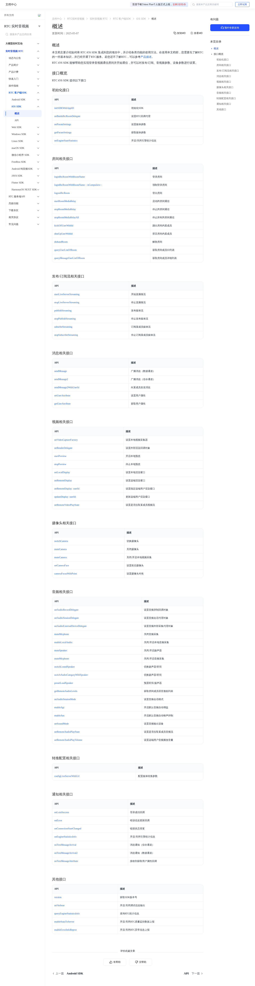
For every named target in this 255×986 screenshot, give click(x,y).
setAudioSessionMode (65, 699)
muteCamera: (60, 557)
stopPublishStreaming (65, 318)
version (57, 897)
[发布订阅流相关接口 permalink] (88, 276)
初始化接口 (222, 59)
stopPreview (60, 464)
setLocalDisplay (62, 472)
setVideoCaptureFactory (66, 440)
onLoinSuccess (61, 812)
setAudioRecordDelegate (66, 610)
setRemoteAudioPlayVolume (68, 740)
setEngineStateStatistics (65, 140)
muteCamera (60, 549)
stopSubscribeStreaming (66, 335)
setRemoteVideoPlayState (66, 505)
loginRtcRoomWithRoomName (69, 176)
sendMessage (60, 371)
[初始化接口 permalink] (73, 90)
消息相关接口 (223, 76)
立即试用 (242, 4)
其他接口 (221, 109)
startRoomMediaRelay (65, 201)
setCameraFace (61, 565)
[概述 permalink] (63, 45)
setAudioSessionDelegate (66, 618)
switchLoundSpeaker (64, 666)
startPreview (60, 456)
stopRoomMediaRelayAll (66, 217)
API (17, 120)
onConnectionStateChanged (67, 828)
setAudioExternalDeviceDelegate (70, 626)
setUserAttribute (62, 395)
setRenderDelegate (63, 448)
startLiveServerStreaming (66, 294)
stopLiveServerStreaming (66, 302)
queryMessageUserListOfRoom (69, 258)
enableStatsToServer (64, 921)
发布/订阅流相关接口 (227, 70)
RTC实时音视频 (16, 26)
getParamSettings (62, 132)
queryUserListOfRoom (65, 250)
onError (58, 820)
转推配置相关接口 (226, 98)
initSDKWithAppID (64, 108)
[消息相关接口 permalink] (76, 353)
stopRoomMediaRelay (65, 209)
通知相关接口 (223, 104)
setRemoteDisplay (63, 480)
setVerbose (59, 905)
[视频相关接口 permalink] (76, 422)
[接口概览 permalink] (71, 73)
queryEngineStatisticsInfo (67, 913)
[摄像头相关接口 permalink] (80, 523)
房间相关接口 (223, 65)
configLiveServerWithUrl (66, 776)
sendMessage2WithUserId (66, 387)
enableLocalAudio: (63, 642)
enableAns (59, 715)
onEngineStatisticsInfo (65, 836)
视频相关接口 (223, 81)
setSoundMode (61, 723)
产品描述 (146, 56)
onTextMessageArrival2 (66, 853)
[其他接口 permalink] (69, 879)
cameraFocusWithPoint (65, 573)
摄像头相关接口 (224, 87)
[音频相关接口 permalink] (76, 591)
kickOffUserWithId (63, 225)
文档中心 (11, 4)
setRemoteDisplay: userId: (67, 488)
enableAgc (59, 707)
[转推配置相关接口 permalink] (83, 758)
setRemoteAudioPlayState (67, 732)
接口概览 (218, 54)
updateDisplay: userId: (65, 497)
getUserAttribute (62, 403)
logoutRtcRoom (62, 193)
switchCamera (61, 541)
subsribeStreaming (63, 327)
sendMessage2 (61, 379)
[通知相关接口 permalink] (76, 794)
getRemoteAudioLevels (65, 691)
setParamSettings (62, 124)
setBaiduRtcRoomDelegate (67, 116)
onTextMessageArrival (65, 845)
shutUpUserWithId (63, 233)
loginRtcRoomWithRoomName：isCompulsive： (78, 185)
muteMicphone (61, 634)
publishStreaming (62, 310)
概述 (17, 113)
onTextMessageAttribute (66, 861)
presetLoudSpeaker (63, 683)
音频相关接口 (223, 93)
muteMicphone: (62, 658)
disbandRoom (61, 242)
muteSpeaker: (61, 650)
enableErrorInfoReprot (65, 930)
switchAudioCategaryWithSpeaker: (71, 675)
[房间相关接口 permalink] (76, 158)
